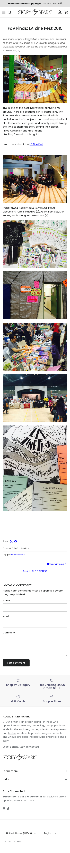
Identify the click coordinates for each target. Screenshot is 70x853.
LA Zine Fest (36, 144)
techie (12, 733)
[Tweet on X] (11, 541)
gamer (35, 729)
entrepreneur (59, 729)
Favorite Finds (18, 554)
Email (6, 616)
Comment (9, 632)
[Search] (11, 12)
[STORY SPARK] (35, 12)
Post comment (16, 663)
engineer (24, 729)
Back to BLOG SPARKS (35, 571)
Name (6, 600)
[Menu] (3, 12)
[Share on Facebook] (15, 541)
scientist (45, 729)
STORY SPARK (16, 841)
